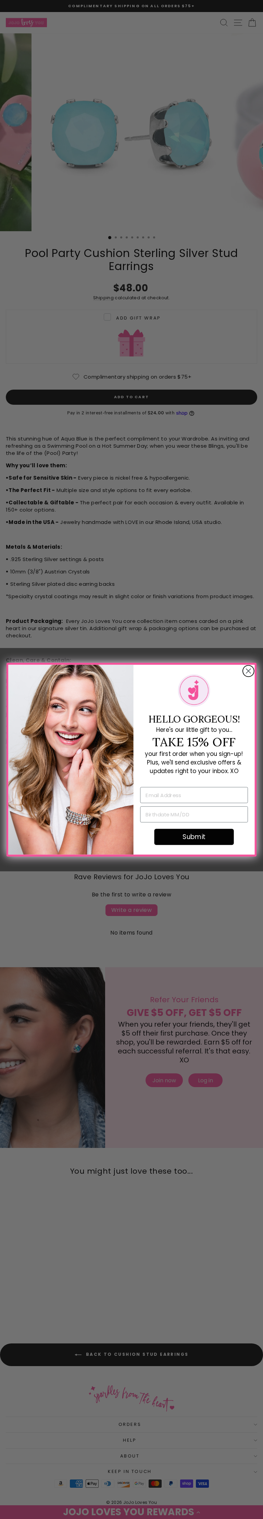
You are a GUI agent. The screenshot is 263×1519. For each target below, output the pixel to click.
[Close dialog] (248, 671)
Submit (194, 836)
